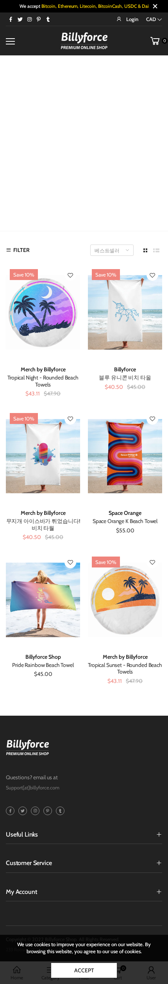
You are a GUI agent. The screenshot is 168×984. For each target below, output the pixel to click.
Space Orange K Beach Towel (125, 521)
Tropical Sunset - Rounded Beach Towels (125, 668)
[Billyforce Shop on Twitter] (20, 19)
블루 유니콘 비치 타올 (125, 377)
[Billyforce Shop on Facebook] (10, 19)
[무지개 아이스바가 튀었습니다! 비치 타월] (43, 456)
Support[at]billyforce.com (32, 788)
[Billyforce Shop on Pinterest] (38, 19)
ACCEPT (83, 970)
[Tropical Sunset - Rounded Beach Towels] (125, 600)
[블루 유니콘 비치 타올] (125, 312)
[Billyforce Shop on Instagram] (29, 19)
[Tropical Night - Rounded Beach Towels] (43, 312)
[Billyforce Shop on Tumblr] (48, 19)
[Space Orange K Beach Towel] (125, 456)
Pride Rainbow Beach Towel (43, 664)
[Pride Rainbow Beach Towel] (43, 600)
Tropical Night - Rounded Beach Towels (43, 381)
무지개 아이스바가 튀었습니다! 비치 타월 (43, 525)
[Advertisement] (84, 143)
